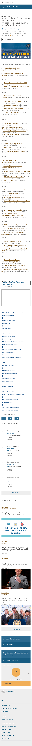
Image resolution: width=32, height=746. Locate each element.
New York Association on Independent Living (12, 349)
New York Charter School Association (15, 190)
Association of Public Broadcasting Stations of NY (13, 325)
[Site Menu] (30, 2)
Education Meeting (13, 431)
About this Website (7, 735)
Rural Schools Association (8, 381)
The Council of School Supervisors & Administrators (13, 394)
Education (15, 281)
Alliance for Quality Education (9, 320)
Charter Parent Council (7, 333)
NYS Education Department (8, 368)
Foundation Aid (5, 508)
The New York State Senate (8, 2)
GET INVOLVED (5, 738)
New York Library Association (9, 352)
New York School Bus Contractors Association (12, 354)
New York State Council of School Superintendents (13, 360)
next (29, 674)
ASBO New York (6, 323)
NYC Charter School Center (8, 362)
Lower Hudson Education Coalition (15, 265)
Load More (15, 492)
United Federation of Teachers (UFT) (10, 399)
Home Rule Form (6, 729)
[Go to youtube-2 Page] (2, 700)
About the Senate (7, 719)
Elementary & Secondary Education (13, 282)
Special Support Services (11, 134)
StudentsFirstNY (8, 147)
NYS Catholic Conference (8, 365)
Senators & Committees (9, 708)
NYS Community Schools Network (14, 151)
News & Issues (5, 705)
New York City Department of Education (11, 407)
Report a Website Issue (9, 726)
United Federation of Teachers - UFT (15, 83)
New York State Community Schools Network (12, 357)
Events (3, 717)
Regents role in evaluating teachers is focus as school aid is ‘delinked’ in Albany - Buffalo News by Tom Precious (15, 549)
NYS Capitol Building (15, 435)
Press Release (5, 593)
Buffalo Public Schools (11, 105)
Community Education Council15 (9, 336)
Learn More (8, 683)
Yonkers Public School (7, 402)
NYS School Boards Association (9, 370)
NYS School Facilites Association (10, 373)
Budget (3, 714)
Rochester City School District (9, 378)
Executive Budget (7, 284)
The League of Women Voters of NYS (10, 397)
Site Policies (5, 732)
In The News (4, 507)
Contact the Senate (7, 724)
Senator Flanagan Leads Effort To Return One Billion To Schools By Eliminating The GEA (14, 600)
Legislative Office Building (11, 29)
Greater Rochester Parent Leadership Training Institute (14, 341)
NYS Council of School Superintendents (9, 161)
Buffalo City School (7, 328)
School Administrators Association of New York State (14, 383)
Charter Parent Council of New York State (11, 331)
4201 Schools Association (11, 123)
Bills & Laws (5, 711)
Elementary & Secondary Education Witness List (13, 312)
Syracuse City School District (13, 101)
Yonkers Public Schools (11, 112)
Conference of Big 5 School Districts (10, 339)
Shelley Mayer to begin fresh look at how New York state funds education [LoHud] (13, 513)
